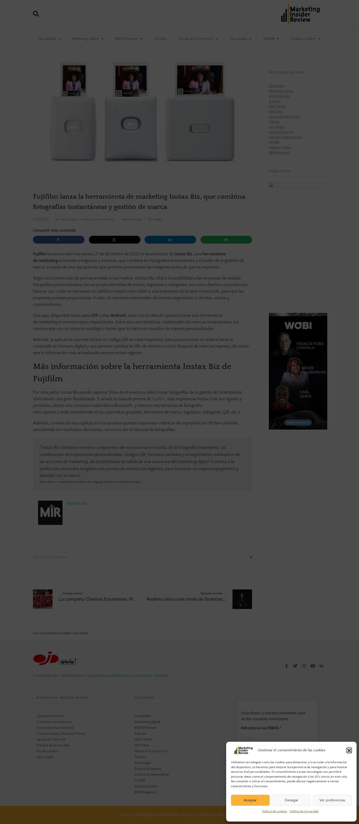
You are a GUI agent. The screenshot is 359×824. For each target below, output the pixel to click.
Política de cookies (274, 811)
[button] (349, 750)
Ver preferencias (332, 800)
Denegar (291, 800)
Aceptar (250, 800)
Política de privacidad (304, 811)
